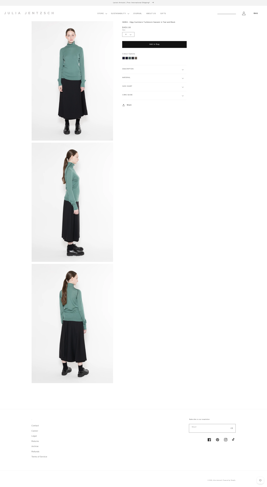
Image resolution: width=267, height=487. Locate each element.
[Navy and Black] (123, 59)
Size (123, 30)
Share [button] (129, 105)
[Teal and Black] (129, 59)
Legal (34, 436)
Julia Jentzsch (217, 480)
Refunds (35, 452)
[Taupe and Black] (136, 59)
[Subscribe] (231, 428)
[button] (102, 13)
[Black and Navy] (126, 59)
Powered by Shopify (229, 480)
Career (35, 431)
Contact (35, 426)
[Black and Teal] (132, 59)
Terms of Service (39, 457)
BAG (256, 13)
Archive (35, 446)
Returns (35, 441)
